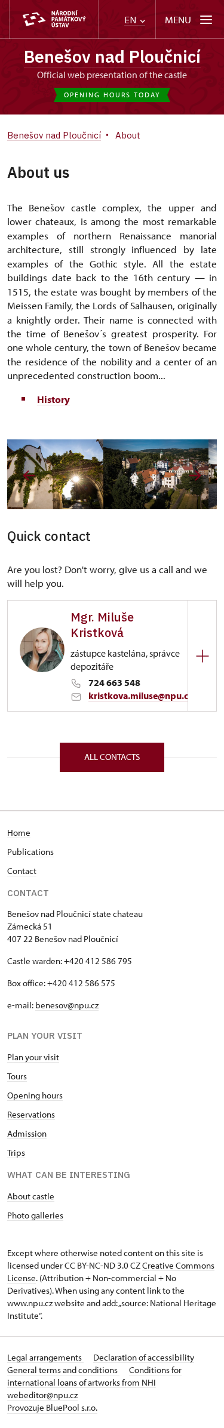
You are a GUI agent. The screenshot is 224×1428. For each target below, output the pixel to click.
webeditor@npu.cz (42, 1395)
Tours (17, 1076)
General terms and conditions (63, 1369)
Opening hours (35, 1095)
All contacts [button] (112, 756)
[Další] (195, 475)
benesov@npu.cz (67, 1005)
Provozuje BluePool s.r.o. (52, 1407)
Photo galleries (35, 1215)
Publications (30, 851)
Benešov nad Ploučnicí (112, 56)
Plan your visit (33, 1057)
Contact (21, 870)
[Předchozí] (29, 475)
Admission (27, 1133)
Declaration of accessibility (143, 1357)
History (53, 399)
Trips (16, 1152)
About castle (30, 1196)
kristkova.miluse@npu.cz (140, 695)
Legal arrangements (45, 1357)
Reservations (31, 1114)
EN (131, 20)
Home (18, 832)
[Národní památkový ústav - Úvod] (54, 19)
